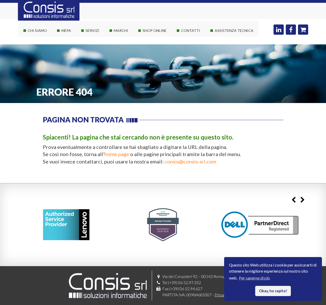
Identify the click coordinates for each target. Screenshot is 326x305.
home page (116, 154)
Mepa (66, 30)
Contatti (190, 30)
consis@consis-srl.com (190, 161)
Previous (293, 200)
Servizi (92, 30)
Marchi (121, 30)
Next (302, 200)
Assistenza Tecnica (234, 30)
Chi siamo (37, 30)
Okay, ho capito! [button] (273, 291)
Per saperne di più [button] (254, 277)
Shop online (155, 30)
